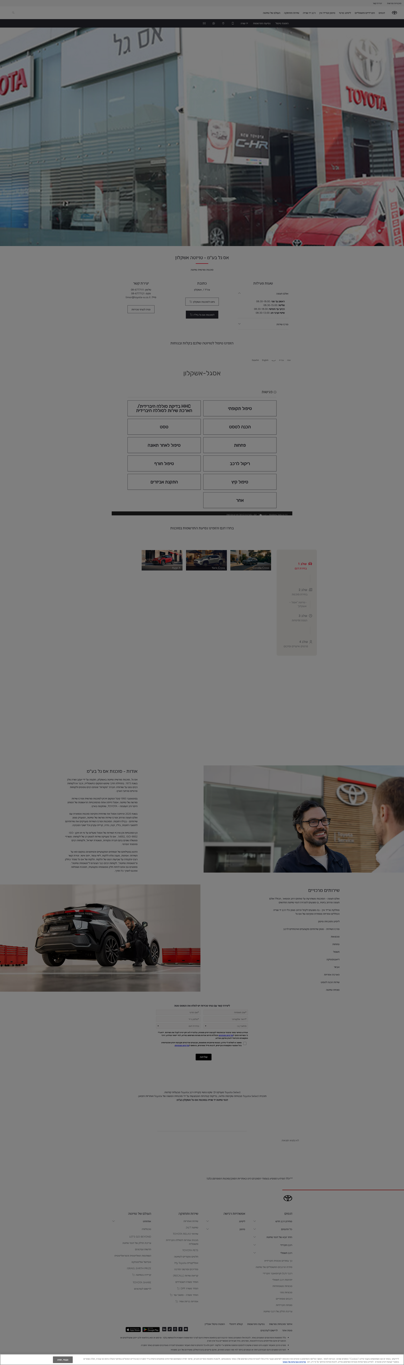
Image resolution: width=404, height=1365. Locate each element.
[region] (202, 1359)
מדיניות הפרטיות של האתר (294, 1361)
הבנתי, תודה (62, 1359)
